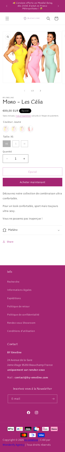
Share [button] (10, 241)
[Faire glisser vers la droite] (40, 91)
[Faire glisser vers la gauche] (25, 91)
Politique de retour (18, 306)
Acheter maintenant (32, 182)
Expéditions (14, 298)
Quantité (7, 151)
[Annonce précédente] (7, 6)
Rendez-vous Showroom (21, 322)
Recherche (13, 281)
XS (6, 142)
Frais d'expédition (23, 116)
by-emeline (31, 439)
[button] (7, 19)
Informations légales (19, 289)
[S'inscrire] (53, 399)
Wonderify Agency (14, 444)
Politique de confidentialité (23, 314)
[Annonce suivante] (58, 6)
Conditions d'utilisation (21, 331)
